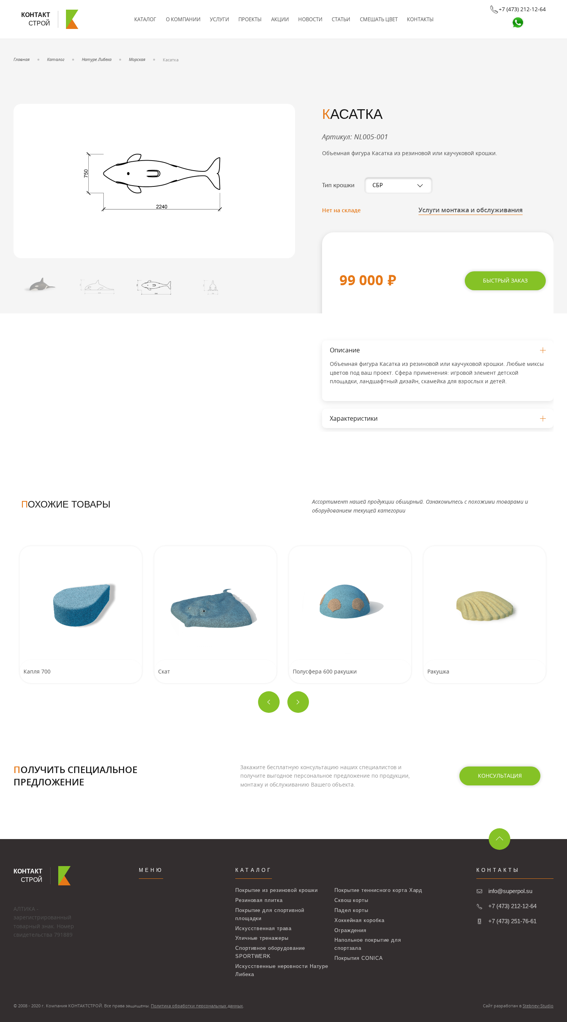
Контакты (420, 19)
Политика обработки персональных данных (197, 1005)
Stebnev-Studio (538, 1005)
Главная (22, 59)
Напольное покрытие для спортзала (367, 944)
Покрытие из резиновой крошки (276, 890)
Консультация (500, 775)
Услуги (219, 19)
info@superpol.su (510, 891)
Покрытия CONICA (358, 958)
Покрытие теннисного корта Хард (378, 890)
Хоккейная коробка (359, 920)
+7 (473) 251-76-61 (512, 921)
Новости (310, 19)
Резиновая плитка (259, 900)
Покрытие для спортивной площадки (269, 914)
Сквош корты (351, 900)
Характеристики (354, 418)
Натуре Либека (96, 59)
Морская (137, 59)
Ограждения (350, 930)
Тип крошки (338, 185)
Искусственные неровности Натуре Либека (281, 970)
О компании (183, 19)
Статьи (341, 19)
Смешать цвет (379, 19)
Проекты (250, 19)
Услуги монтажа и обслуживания (470, 210)
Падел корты (351, 910)
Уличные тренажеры (261, 938)
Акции (280, 19)
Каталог (145, 19)
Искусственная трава (263, 928)
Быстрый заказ (505, 280)
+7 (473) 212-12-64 (512, 906)
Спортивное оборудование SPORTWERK (270, 952)
